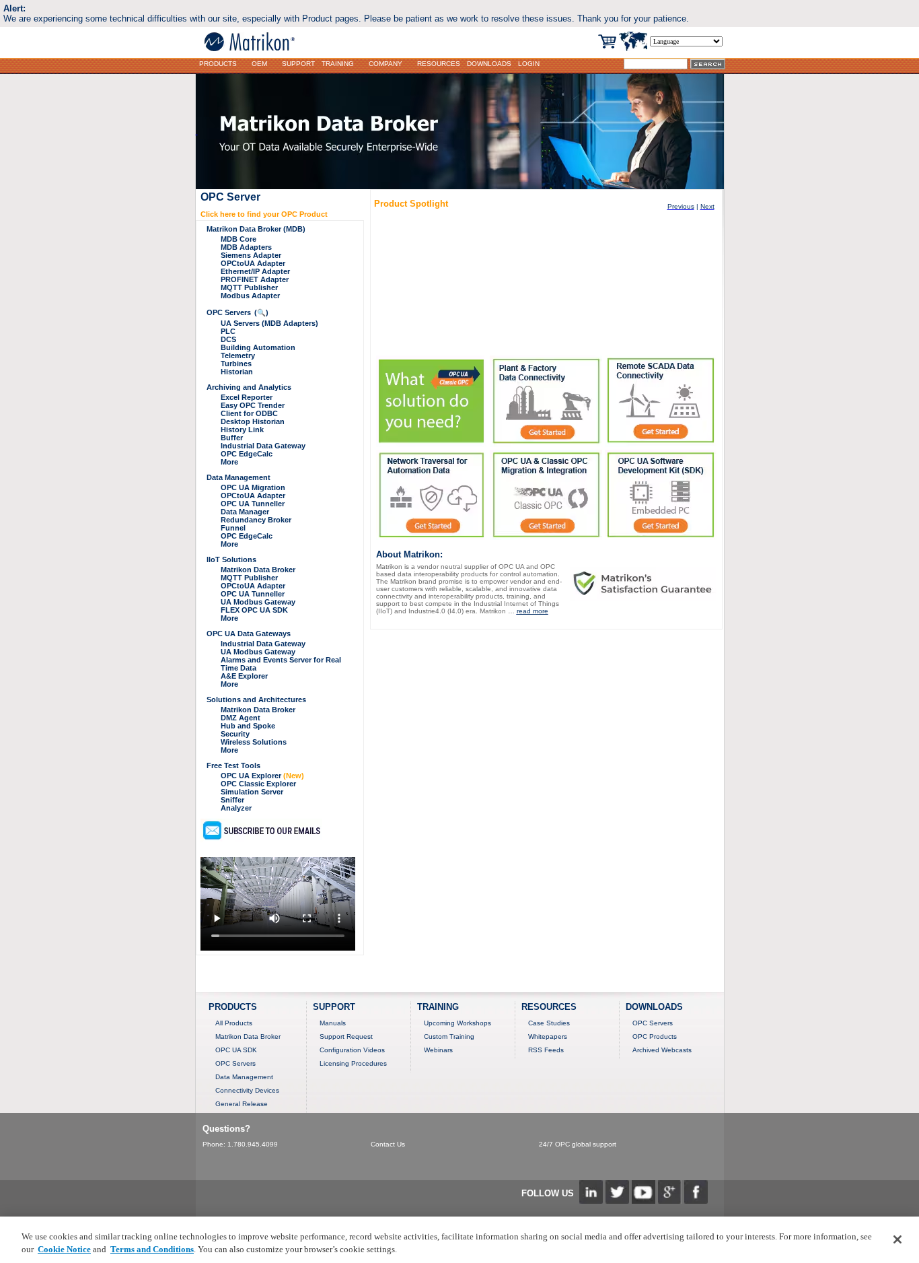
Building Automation (258, 347)
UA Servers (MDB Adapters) (269, 323)
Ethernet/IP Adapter (255, 271)
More (229, 462)
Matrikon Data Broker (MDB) (256, 229)
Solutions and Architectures (256, 699)
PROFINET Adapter (255, 279)
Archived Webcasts (662, 1050)
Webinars (438, 1050)
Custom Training (449, 1036)
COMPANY (385, 63)
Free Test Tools (233, 765)
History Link (242, 429)
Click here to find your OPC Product (264, 214)
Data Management (238, 477)
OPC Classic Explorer (258, 784)
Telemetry (238, 355)
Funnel (233, 528)
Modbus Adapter (250, 296)
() (261, 312)
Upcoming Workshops (457, 1023)
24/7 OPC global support (577, 1144)
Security (235, 734)
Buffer (232, 438)
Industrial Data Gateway (263, 446)
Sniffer (232, 800)
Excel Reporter (246, 397)
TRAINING (338, 63)
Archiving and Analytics (249, 387)
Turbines (236, 364)
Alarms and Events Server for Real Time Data (281, 664)
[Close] (897, 1239)
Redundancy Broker (256, 520)
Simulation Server (252, 792)
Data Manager (245, 512)
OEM (259, 63)
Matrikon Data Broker (258, 570)
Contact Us (388, 1144)
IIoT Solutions (231, 559)
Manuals (333, 1023)
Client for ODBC (249, 413)
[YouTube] (643, 1200)
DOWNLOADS (489, 63)
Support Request (346, 1036)
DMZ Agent (240, 718)
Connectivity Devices (247, 1090)
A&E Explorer (244, 676)
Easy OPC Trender (253, 405)
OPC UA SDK (236, 1050)
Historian (237, 372)
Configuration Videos (352, 1050)
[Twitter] (617, 1200)
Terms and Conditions (152, 1249)
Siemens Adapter (251, 255)
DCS (228, 339)
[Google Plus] (670, 1200)
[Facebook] (696, 1200)
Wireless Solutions (254, 742)
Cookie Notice (64, 1249)
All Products (233, 1023)
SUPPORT (298, 63)
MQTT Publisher (249, 287)
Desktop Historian (253, 421)
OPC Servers (229, 312)
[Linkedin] (591, 1200)
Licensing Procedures (353, 1063)
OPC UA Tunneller (253, 504)
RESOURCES (438, 63)
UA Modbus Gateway (258, 602)
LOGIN (529, 63)
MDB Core (238, 239)
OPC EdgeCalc (246, 454)
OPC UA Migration (253, 487)
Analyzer (236, 808)
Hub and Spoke (248, 726)
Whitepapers (547, 1036)
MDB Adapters (246, 247)
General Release (241, 1103)
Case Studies (549, 1023)
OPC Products (654, 1036)
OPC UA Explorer (262, 776)
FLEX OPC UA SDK (254, 610)
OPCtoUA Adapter (253, 263)
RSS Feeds (546, 1050)
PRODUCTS (218, 63)
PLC (228, 331)
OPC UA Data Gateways (249, 633)
